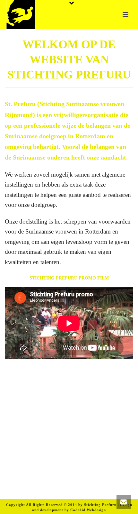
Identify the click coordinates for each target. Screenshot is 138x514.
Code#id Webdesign (88, 510)
